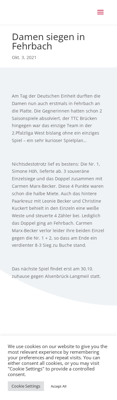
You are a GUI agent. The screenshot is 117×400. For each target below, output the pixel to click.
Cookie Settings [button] (26, 386)
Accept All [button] (58, 386)
